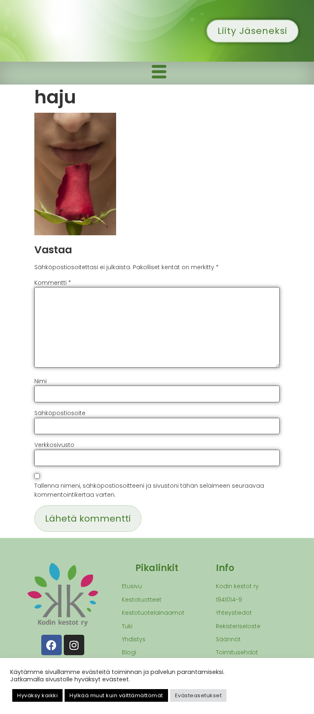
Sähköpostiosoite (59, 413)
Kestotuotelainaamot (153, 613)
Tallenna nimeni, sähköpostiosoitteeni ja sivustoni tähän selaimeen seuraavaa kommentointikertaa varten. (149, 490)
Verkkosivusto (54, 445)
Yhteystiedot (234, 613)
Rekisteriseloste (238, 626)
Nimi (40, 381)
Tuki (127, 626)
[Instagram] (74, 645)
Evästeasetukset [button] (198, 695)
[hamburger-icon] (159, 73)
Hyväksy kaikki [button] (37, 695)
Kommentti (52, 283)
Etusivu (132, 586)
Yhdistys (134, 639)
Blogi (129, 652)
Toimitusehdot (237, 652)
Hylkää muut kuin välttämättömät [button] (116, 695)
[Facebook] (51, 645)
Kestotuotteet (141, 600)
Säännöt (228, 639)
